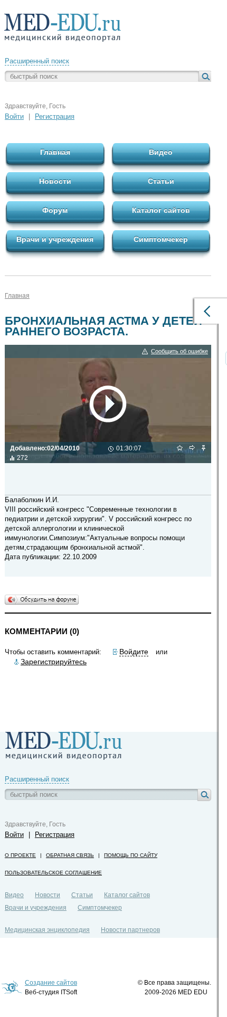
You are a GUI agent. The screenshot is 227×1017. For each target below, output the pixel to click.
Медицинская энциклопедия (47, 930)
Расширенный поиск (37, 61)
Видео (14, 895)
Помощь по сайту (130, 855)
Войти (14, 116)
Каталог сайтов (127, 895)
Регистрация (54, 116)
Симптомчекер (100, 907)
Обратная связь (70, 855)
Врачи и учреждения (36, 907)
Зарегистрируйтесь (54, 661)
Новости (47, 895)
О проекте (20, 855)
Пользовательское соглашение (53, 872)
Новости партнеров (130, 930)
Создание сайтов (51, 982)
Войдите (133, 651)
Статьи (82, 895)
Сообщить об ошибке (179, 351)
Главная (17, 295)
